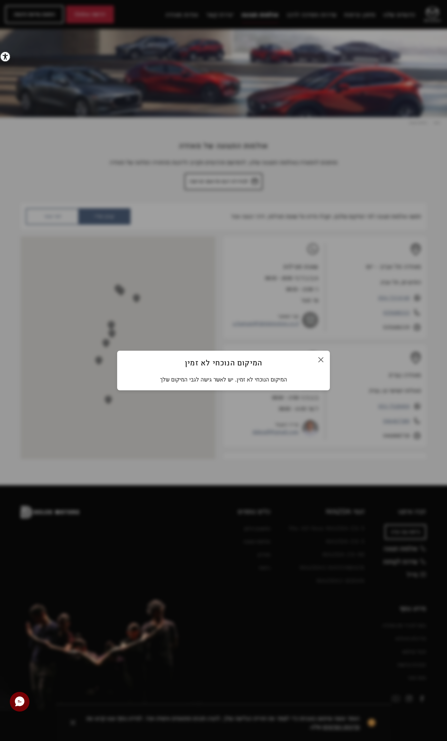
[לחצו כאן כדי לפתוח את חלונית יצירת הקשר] (19, 702)
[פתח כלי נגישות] (5, 56)
